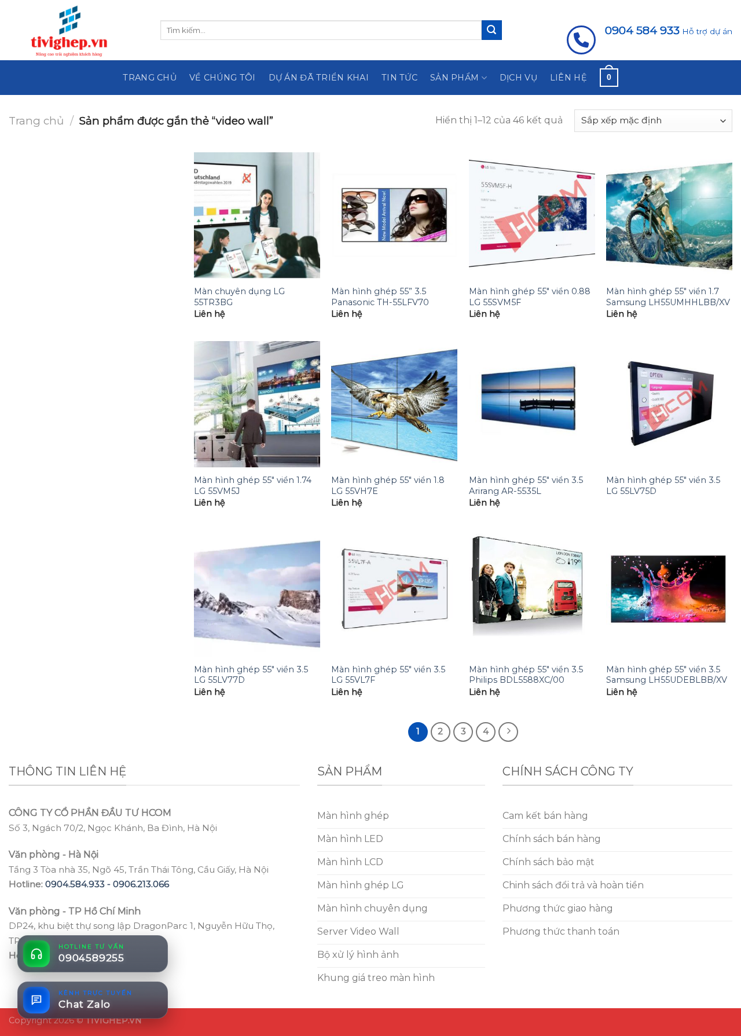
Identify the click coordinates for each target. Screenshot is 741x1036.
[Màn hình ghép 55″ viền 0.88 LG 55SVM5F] (532, 215)
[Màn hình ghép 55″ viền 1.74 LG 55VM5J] (257, 404)
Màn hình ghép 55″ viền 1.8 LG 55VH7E (388, 485)
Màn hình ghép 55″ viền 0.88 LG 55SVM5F (529, 296)
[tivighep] (76, 30)
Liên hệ (568, 77)
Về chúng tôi (222, 77)
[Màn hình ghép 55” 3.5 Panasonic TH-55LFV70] (394, 215)
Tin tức (399, 77)
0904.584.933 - (79, 883)
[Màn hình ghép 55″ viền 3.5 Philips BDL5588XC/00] (532, 593)
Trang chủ (150, 77)
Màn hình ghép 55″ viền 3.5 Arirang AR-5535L (526, 485)
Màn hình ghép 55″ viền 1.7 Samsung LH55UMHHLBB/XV (668, 296)
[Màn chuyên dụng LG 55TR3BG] (257, 215)
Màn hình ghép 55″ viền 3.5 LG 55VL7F (388, 675)
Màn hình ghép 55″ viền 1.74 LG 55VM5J (252, 485)
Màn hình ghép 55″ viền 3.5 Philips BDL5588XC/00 (526, 675)
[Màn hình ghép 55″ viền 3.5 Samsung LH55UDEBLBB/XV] (669, 593)
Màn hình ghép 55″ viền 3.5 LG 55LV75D (663, 485)
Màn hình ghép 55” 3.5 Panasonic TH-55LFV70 (380, 296)
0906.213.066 (141, 883)
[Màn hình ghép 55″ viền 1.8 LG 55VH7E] (394, 404)
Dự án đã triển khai (319, 77)
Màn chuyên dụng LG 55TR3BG (239, 296)
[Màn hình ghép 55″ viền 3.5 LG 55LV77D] (257, 593)
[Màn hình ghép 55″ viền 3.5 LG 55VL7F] (394, 593)
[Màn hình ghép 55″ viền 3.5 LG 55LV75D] (669, 404)
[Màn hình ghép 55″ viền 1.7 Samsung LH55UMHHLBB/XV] (669, 215)
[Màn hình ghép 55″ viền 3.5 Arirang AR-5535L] (532, 404)
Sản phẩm (454, 77)
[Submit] (491, 30)
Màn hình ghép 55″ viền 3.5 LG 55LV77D (251, 675)
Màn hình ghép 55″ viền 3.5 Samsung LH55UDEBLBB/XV (666, 675)
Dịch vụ (518, 77)
